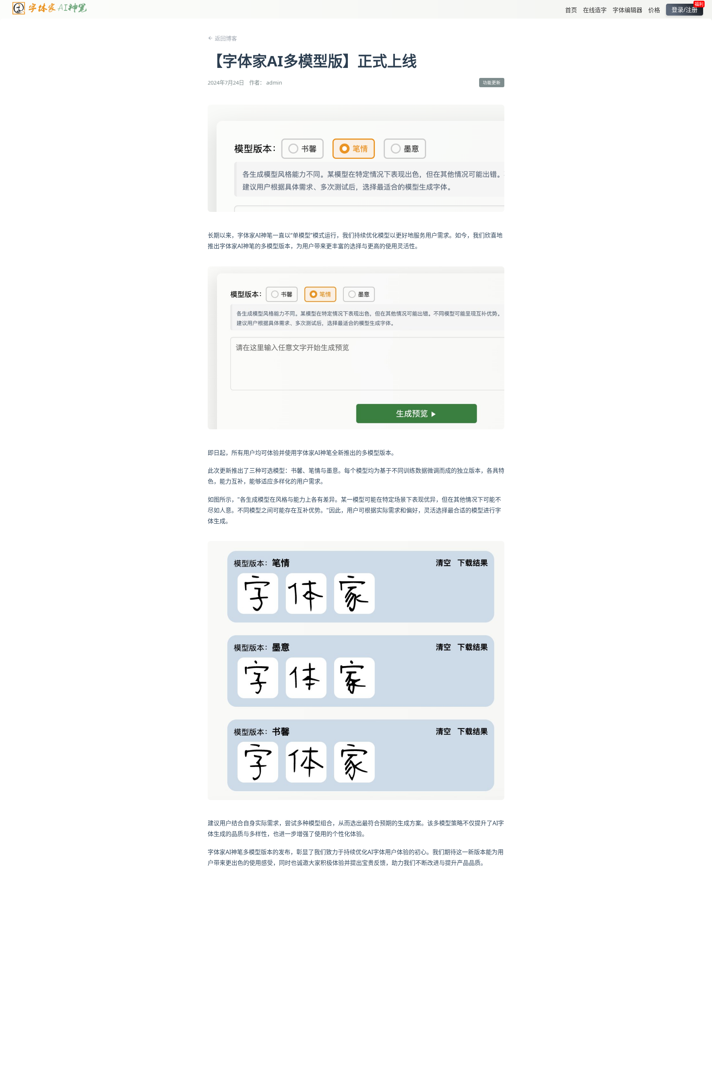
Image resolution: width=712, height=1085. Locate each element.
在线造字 (595, 10)
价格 (654, 10)
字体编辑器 (627, 10)
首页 (571, 10)
